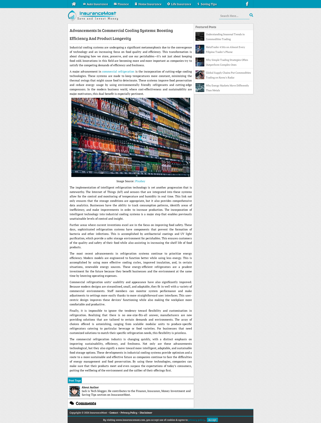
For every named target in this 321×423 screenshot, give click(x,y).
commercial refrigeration (118, 71)
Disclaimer (146, 412)
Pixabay (140, 181)
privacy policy (196, 420)
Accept (212, 420)
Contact (113, 412)
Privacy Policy (129, 412)
